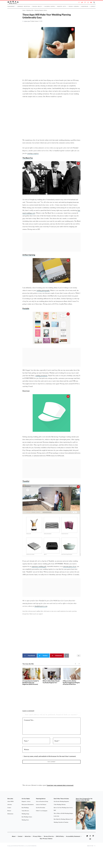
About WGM (10, 801)
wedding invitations (41, 375)
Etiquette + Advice (26, 801)
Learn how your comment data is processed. (60, 785)
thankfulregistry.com (40, 606)
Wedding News (25, 820)
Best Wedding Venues (27, 817)
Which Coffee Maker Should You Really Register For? (51, 681)
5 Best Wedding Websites (60, 804)
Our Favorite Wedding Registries (61, 801)
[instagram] (88, 2)
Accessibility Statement (73, 836)
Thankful (25, 481)
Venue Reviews (25, 810)
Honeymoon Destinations (28, 804)
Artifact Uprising (28, 255)
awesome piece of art (69, 566)
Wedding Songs (25, 813)
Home (23, 10)
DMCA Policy (60, 836)
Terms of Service (49, 836)
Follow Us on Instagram (41, 810)
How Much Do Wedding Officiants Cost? (63, 819)
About (14, 836)
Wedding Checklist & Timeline (61, 822)
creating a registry (33, 153)
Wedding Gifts (29, 10)
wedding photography (43, 290)
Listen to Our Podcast (41, 804)
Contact (20, 836)
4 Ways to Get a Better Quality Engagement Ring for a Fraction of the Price (71, 682)
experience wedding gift (39, 566)
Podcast (9, 810)
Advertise (28, 836)
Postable (25, 308)
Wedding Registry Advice (40, 10)
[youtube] (91, 2)
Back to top (90, 845)
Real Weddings (25, 807)
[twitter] (82, 2)
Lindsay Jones (27, 21)
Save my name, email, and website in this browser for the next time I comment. (50, 756)
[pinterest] (85, 2)
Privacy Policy (37, 836)
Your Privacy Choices (46, 838)
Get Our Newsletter (40, 807)
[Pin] (72, 29)
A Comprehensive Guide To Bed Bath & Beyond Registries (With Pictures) (30, 682)
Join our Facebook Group (42, 801)
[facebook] (79, 2)
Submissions (10, 813)
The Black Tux (27, 158)
